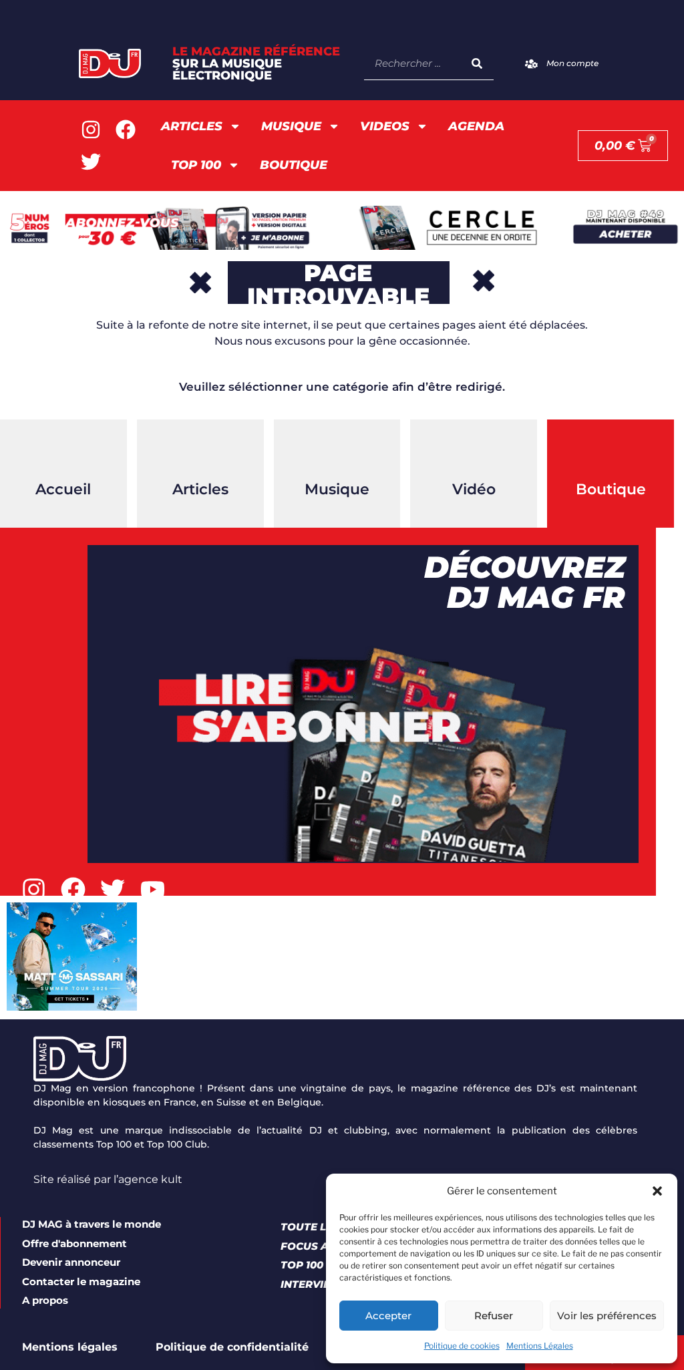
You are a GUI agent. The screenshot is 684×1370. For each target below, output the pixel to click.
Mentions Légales (539, 1346)
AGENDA (476, 126)
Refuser (493, 1315)
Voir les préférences (607, 1315)
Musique (291, 126)
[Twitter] (91, 162)
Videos (384, 126)
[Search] (477, 63)
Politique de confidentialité (232, 1347)
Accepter (388, 1315)
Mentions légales (70, 1347)
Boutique (293, 165)
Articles (191, 126)
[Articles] (200, 453)
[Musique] (336, 453)
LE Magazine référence (256, 63)
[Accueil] (63, 453)
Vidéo (474, 489)
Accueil (63, 489)
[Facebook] (126, 130)
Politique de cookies (462, 1346)
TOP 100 (196, 165)
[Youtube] (152, 889)
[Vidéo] (473, 453)
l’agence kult (148, 1179)
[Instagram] (91, 130)
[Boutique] (610, 453)
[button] (657, 1191)
